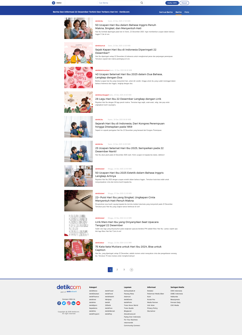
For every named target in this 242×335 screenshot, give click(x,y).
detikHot (92, 302)
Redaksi (150, 291)
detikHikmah (110, 311)
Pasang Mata (129, 294)
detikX (107, 302)
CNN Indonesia (176, 291)
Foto (187, 12)
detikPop (108, 314)
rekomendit (128, 323)
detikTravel (109, 291)
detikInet (92, 299)
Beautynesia (175, 299)
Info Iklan (151, 305)
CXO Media (175, 305)
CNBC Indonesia (177, 294)
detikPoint (128, 302)
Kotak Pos (151, 299)
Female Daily (175, 302)
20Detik (108, 305)
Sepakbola (93, 308)
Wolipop (108, 299)
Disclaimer (151, 311)
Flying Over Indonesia (132, 317)
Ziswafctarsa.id (129, 314)
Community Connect (132, 325)
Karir (149, 297)
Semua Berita (166, 12)
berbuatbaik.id (129, 291)
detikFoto (108, 308)
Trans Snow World (131, 305)
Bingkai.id (127, 311)
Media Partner (152, 302)
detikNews (93, 291)
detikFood (109, 294)
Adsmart (127, 297)
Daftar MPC (172, 3)
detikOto (92, 311)
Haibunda (174, 297)
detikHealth (109, 297)
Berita (179, 12)
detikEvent (128, 299)
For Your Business (131, 320)
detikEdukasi (94, 294)
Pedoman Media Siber (155, 294)
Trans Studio (129, 308)
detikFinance (94, 297)
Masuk (184, 3)
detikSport (93, 305)
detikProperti (94, 314)
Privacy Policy (152, 308)
